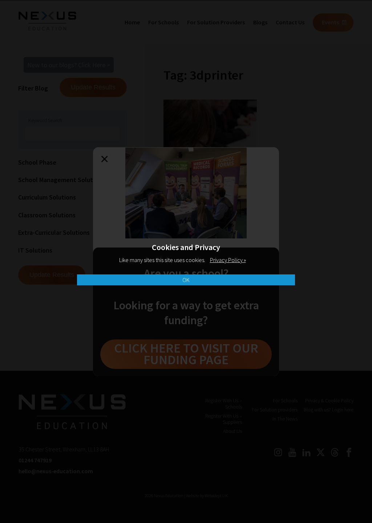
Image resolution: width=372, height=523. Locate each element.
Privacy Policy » (228, 259)
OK (186, 279)
